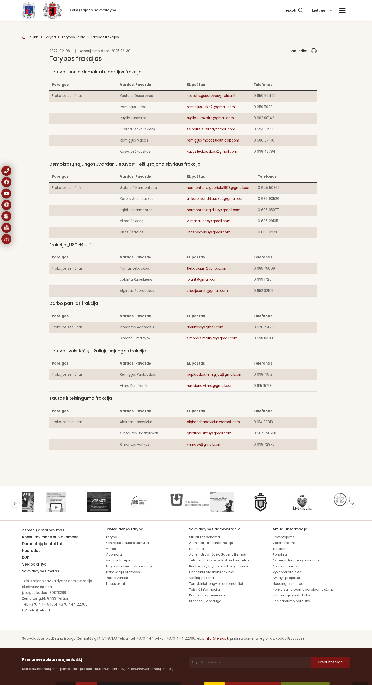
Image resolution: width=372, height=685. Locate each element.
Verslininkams (284, 542)
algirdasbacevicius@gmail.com (213, 422)
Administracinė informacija (211, 542)
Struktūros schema (204, 537)
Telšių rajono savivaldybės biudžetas (219, 560)
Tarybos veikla (73, 37)
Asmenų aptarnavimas (43, 530)
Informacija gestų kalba (292, 595)
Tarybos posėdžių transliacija (129, 566)
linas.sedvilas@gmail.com (208, 232)
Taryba (50, 37)
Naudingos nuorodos (290, 583)
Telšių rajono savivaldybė (93, 10)
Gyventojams (283, 537)
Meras (111, 548)
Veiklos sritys (34, 564)
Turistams (280, 548)
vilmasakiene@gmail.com (208, 221)
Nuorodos (31, 550)
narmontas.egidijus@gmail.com (213, 210)
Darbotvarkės (117, 577)
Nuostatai (197, 548)
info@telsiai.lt (40, 610)
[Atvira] (342, 10)
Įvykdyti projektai (286, 577)
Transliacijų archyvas (123, 572)
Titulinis (33, 37)
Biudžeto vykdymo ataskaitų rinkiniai (218, 566)
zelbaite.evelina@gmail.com (211, 129)
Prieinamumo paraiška (291, 601)
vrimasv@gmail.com (204, 444)
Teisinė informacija (204, 589)
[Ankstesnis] (15, 503)
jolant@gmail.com (202, 279)
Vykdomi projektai (287, 572)
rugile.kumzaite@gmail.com (210, 118)
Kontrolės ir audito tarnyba (127, 542)
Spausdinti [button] (299, 51)
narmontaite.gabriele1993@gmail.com (219, 187)
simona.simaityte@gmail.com (212, 338)
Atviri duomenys (286, 566)
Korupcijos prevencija (207, 595)
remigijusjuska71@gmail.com (211, 107)
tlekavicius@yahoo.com (207, 268)
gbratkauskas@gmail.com (209, 433)
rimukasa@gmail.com (205, 327)
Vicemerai (114, 554)
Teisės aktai (115, 583)
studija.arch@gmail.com (207, 290)
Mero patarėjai (118, 560)
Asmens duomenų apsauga (296, 560)
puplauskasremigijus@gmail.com (214, 374)
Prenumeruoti (330, 662)
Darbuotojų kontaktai (42, 543)
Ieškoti (291, 10)
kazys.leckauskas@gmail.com (212, 151)
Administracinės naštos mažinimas (217, 554)
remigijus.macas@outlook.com (213, 140)
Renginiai (280, 554)
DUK (25, 557)
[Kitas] (351, 503)
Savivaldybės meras (40, 571)
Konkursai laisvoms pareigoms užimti (303, 589)
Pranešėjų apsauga (205, 601)
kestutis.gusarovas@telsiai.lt (211, 95)
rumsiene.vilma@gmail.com (210, 385)
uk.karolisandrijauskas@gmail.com (216, 198)
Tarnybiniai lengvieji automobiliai (216, 583)
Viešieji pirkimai (202, 577)
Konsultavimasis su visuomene (50, 536)
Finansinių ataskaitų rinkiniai (211, 572)
